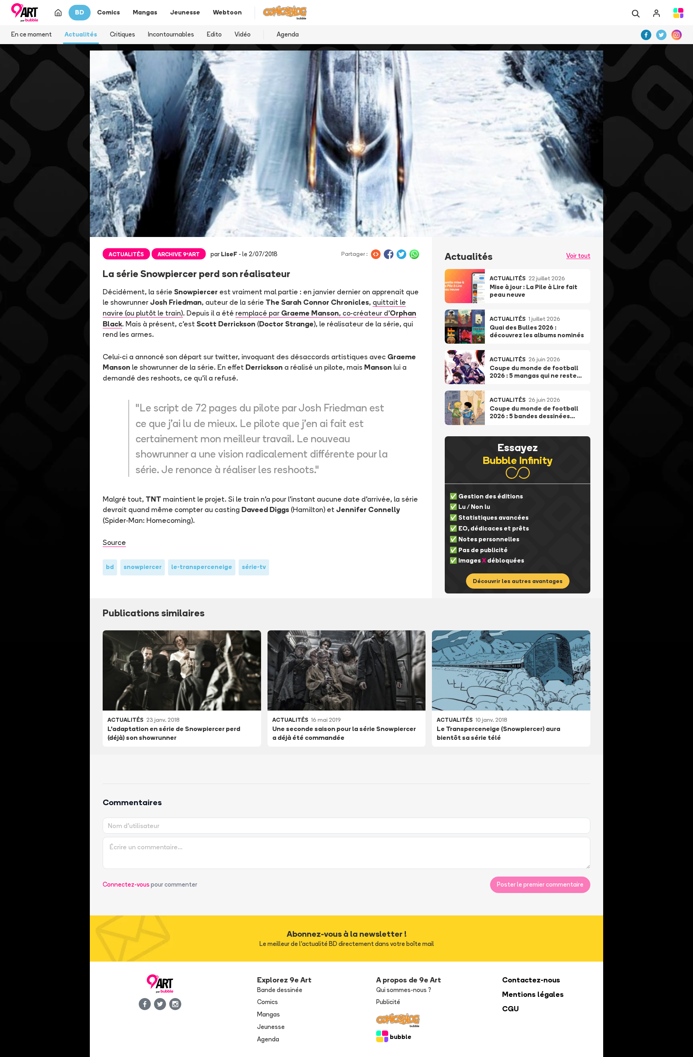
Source (114, 542)
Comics (267, 1002)
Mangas (268, 1014)
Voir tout (578, 255)
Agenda (288, 34)
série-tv (254, 567)
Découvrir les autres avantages (518, 581)
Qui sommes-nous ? (403, 990)
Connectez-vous (126, 884)
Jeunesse (271, 1027)
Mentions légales (533, 994)
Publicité (388, 1002)
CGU (510, 1008)
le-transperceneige (201, 567)
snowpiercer (143, 567)
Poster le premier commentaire (540, 884)
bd (110, 567)
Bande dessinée (279, 990)
